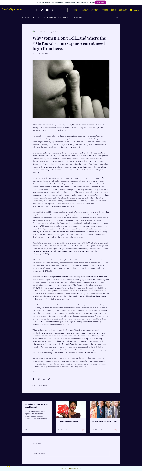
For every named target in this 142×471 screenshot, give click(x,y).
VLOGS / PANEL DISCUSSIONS (56, 17)
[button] (117, 17)
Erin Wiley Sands (11, 9)
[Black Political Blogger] (41, 10)
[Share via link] (49, 379)
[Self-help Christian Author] (47, 10)
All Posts (25, 17)
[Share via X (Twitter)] (39, 379)
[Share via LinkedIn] (44, 379)
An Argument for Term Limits (104, 421)
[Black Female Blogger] (36, 10)
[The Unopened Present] (71, 409)
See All (117, 397)
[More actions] (108, 32)
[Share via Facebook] (34, 379)
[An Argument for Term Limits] (105, 409)
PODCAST (78, 17)
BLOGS (36, 17)
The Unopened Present (68, 421)
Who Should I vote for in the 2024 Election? (36, 405)
